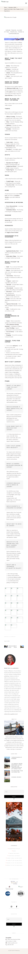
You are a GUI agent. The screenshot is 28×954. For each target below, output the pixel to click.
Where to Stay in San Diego (14, 865)
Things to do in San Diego (14, 860)
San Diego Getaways (14, 855)
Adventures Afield (12, 7)
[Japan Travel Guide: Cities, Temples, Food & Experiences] (14, 660)
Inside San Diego (14, 853)
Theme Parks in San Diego (14, 858)
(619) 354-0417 (10, 944)
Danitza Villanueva (9, 636)
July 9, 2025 (6, 641)
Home (5, 7)
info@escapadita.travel (12, 943)
